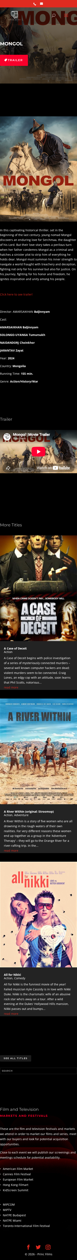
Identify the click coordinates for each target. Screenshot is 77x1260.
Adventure (21, 815)
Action (8, 652)
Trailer (15, 60)
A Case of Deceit (15, 648)
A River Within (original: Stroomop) (29, 811)
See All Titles (16, 1058)
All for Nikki (12, 975)
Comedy (19, 978)
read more (11, 687)
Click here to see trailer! (16, 294)
